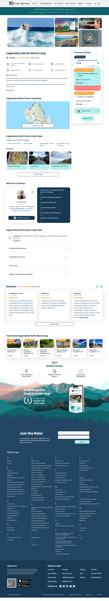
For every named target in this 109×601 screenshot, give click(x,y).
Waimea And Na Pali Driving (87, 513)
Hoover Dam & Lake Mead (38, 525)
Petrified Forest (59, 549)
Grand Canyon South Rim (38, 482)
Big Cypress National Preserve (15, 477)
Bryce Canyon (11, 496)
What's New (52, 577)
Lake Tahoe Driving (60, 475)
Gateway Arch (35, 461)
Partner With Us (96, 573)
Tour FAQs (13, 265)
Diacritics (99, 594)
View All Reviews (54, 324)
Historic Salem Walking (37, 521)
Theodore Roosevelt (85, 501)
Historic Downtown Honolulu (39, 516)
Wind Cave (82, 520)
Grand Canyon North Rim (38, 479)
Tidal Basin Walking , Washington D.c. (89, 504)
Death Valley (10, 527)
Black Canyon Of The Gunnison (16, 482)
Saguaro (81, 477)
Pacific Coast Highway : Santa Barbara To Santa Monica (66, 538)
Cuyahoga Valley (12, 520)
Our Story (51, 569)
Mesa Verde (58, 490)
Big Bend (9, 475)
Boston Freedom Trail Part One (16, 491)
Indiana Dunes (35, 537)
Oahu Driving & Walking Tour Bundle (88, 75)
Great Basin (34, 493)
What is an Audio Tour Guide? (21, 274)
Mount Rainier (59, 494)
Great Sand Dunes (36, 495)
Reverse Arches (83, 465)
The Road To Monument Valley (88, 499)
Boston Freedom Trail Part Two (16, 494)
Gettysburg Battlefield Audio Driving (41, 465)
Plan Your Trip (70, 4)
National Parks (96, 577)
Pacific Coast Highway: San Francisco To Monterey (65, 546)
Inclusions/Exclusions (17, 248)
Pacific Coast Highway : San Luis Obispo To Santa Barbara (64, 534)
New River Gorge (60, 509)
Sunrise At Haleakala (85, 489)
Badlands (10, 471)
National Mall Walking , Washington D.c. (66, 506)
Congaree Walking (12, 515)
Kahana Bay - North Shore (46, 144)
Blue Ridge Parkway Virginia (15, 489)
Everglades (10, 540)
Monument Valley (60, 492)
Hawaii (82, 577)
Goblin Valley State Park (38, 477)
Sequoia (81, 482)
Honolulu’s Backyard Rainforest (40, 523)
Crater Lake (10, 518)
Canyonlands (11, 504)
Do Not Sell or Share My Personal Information (53, 594)
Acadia (9, 461)
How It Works (52, 573)
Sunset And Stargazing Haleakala (88, 491)
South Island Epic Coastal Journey (89, 487)
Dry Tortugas (10, 530)
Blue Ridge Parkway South (14, 487)
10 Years (88, 4)
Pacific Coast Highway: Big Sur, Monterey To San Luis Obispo (64, 542)
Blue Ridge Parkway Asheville (15, 485)
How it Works (58, 4)
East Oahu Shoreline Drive (14, 537)
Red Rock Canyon (84, 461)
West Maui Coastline (85, 516)
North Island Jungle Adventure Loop (65, 513)
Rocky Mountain (83, 470)
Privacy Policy (88, 594)
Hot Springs (34, 530)
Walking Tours (67, 581)
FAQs (81, 573)
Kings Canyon (59, 461)
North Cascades (60, 511)
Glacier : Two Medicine (37, 475)
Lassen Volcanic (60, 477)
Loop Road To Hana (60, 482)
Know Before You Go (17, 257)
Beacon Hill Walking (12, 473)
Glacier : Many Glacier (37, 470)
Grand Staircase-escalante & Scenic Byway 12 (41, 487)
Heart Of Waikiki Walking (38, 513)
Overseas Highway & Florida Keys (64, 526)
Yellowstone (82, 528)
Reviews (94, 569)
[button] (32, 192)
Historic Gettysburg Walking (39, 518)
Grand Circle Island (36, 484)
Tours (34, 4)
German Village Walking (38, 463)
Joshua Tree (34, 545)
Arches (9, 463)
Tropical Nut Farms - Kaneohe (62, 144)
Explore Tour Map (38, 126)
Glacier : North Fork (36, 472)
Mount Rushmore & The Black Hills (64, 497)
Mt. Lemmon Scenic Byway (62, 499)
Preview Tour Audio (23, 218)
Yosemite (82, 530)
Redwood (82, 463)
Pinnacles (58, 551)
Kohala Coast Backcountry (62, 463)
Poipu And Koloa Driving (62, 554)
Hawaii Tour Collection (86, 97)
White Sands (83, 518)
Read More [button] (16, 241)
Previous (97, 286)
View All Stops (38, 174)
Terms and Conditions (75, 594)
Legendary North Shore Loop (63, 480)
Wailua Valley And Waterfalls (87, 511)
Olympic (57, 523)
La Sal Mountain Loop (61, 473)
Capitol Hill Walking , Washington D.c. (17, 506)
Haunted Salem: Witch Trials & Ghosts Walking (41, 508)
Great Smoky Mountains (38, 497)
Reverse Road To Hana (85, 468)
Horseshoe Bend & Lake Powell (40, 527)
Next (101, 286)
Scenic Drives (52, 581)
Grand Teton (34, 490)
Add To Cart (87, 118)
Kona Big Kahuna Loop (61, 465)
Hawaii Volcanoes (36, 511)
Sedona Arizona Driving (86, 480)
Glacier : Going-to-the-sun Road (40, 468)
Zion (80, 538)
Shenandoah (83, 485)
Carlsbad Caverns (12, 511)
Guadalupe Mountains (37, 500)
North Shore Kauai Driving (62, 516)
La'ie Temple (28, 143)
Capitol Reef (10, 508)
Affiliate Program (68, 577)
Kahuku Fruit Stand (14, 143)
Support (80, 4)
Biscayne (9, 480)
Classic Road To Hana (13, 513)
